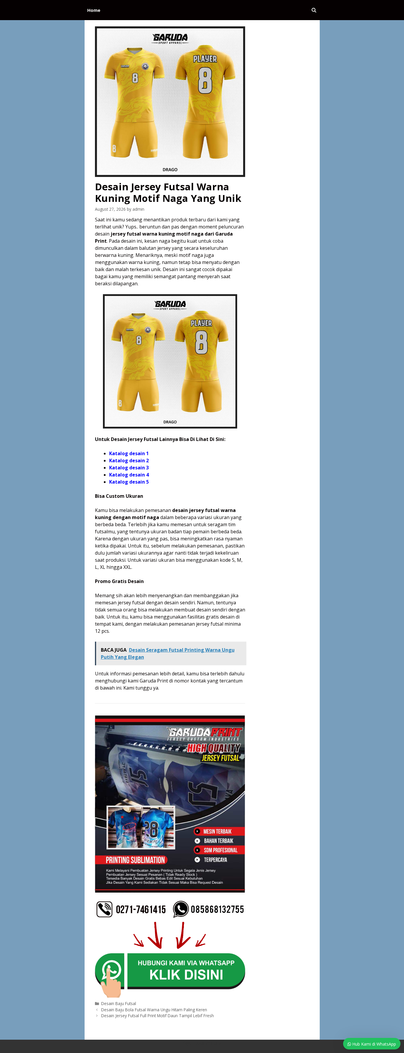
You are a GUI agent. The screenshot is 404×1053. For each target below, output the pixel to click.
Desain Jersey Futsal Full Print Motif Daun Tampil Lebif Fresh (157, 1015)
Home (93, 10)
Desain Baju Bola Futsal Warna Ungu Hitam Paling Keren (154, 1009)
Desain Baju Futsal (118, 1003)
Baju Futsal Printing (202, 1043)
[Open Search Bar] (313, 10)
